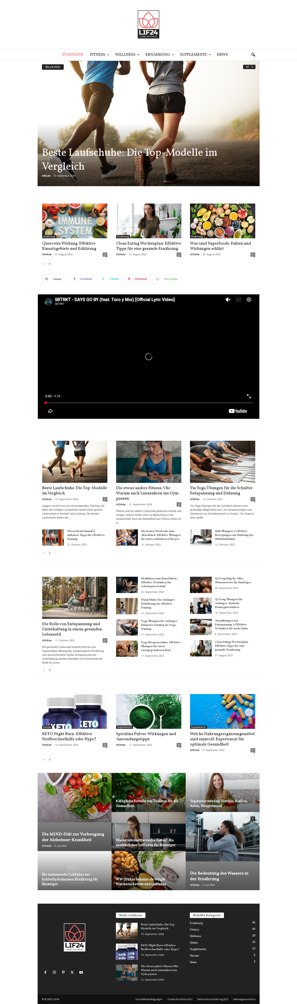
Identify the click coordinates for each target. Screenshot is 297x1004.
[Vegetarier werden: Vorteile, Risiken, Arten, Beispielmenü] (223, 797)
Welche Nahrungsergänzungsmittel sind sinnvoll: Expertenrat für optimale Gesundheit (222, 739)
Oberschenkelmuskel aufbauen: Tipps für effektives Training (86, 535)
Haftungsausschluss (244, 999)
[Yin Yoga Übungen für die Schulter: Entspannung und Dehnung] (222, 462)
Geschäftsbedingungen (148, 999)
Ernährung (157, 55)
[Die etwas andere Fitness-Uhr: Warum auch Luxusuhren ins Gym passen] (148, 462)
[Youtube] (82, 972)
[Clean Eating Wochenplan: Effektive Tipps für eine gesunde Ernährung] (148, 221)
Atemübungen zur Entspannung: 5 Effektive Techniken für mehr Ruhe (231, 625)
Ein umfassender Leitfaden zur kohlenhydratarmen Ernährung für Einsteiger (70, 879)
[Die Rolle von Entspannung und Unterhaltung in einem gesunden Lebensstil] (74, 598)
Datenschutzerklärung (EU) (212, 999)
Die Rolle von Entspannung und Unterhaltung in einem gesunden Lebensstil (72, 629)
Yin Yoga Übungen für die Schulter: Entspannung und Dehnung (221, 490)
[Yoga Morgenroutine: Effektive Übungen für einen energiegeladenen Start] (127, 649)
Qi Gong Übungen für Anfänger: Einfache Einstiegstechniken (228, 603)
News (222, 55)
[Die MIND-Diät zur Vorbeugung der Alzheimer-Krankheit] (75, 797)
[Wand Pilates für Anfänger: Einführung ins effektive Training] (127, 606)
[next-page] (49, 264)
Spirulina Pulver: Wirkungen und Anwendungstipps (146, 736)
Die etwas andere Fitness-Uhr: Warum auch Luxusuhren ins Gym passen (147, 493)
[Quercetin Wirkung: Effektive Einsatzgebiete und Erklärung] (74, 221)
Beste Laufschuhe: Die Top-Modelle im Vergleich (129, 160)
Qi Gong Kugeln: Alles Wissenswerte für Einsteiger (233, 581)
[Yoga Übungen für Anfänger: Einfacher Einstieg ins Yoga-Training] (127, 627)
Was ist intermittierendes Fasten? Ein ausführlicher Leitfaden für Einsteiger (146, 843)
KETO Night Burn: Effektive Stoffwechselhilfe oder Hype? (69, 736)
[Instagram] (55, 972)
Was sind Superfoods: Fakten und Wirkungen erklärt (220, 246)
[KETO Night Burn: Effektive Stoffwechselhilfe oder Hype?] (74, 711)
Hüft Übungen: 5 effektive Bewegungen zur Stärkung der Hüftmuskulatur (234, 535)
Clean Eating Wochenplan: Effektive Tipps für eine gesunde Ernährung (148, 246)
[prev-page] (44, 264)
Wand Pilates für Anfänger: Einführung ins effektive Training (158, 604)
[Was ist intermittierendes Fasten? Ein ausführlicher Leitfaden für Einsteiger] (149, 836)
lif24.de (46, 175)
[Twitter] (73, 972)
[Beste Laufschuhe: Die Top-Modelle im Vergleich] (149, 123)
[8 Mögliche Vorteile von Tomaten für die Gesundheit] (149, 797)
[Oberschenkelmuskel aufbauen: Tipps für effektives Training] (53, 537)
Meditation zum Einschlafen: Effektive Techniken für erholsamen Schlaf (159, 582)
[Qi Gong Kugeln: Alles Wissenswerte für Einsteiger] (201, 585)
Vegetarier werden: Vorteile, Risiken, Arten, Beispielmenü (219, 804)
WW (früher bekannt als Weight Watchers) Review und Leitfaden (141, 882)
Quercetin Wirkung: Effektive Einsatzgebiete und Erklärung (69, 246)
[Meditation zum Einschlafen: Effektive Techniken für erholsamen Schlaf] (127, 585)
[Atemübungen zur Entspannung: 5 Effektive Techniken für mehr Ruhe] (201, 627)
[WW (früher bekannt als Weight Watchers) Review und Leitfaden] (149, 875)
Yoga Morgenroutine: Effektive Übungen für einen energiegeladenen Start (161, 646)
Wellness (125, 55)
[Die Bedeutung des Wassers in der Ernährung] (223, 836)
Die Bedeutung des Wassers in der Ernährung (219, 876)
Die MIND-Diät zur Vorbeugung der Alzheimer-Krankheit (73, 837)
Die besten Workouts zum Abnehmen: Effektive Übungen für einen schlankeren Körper (160, 535)
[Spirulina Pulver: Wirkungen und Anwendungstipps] (148, 711)
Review (47, 727)
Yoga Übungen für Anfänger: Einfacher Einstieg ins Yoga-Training (159, 625)
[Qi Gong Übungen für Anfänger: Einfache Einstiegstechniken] (201, 606)
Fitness (97, 55)
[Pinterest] (64, 972)
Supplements (193, 55)
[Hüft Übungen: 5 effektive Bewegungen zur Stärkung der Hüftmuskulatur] (201, 537)
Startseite (72, 55)
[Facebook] (46, 972)
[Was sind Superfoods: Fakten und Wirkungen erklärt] (222, 221)
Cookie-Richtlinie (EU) (179, 999)
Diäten (194, 942)
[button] (253, 55)
